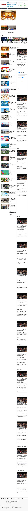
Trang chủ (2, 498)
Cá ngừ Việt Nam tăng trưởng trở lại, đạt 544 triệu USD (22, 236)
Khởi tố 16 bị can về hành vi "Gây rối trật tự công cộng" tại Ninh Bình (12, 199)
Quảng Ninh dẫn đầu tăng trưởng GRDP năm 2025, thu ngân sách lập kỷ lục (24, 42)
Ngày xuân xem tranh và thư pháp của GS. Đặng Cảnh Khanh (21, 359)
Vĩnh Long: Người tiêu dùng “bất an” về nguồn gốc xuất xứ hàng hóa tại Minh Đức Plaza (22, 416)
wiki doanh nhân (3, 9)
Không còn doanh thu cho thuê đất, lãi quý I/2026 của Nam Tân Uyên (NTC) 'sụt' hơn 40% (21, 186)
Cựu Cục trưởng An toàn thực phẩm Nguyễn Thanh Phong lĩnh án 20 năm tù (10, 42)
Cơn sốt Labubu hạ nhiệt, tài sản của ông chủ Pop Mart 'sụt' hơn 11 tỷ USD (22, 442)
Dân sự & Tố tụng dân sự (20, 470)
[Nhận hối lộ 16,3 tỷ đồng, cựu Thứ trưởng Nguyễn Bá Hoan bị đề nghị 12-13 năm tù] (12, 28)
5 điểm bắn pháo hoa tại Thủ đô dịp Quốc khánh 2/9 (12, 158)
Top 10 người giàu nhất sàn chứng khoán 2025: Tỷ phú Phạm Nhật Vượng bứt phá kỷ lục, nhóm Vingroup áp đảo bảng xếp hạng (21, 436)
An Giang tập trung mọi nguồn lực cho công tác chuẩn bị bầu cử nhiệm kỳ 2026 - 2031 (17, 42)
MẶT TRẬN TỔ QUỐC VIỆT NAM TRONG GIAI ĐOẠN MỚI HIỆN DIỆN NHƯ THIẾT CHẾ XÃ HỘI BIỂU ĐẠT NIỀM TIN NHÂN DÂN (22, 312)
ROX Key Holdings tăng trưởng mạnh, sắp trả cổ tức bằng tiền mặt (22, 234)
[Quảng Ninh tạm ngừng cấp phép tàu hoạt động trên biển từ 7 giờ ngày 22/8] (5, 131)
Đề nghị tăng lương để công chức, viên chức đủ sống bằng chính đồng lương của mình (12, 96)
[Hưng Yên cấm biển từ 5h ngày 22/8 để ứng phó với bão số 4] (5, 124)
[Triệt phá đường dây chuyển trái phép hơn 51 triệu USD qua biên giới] (5, 117)
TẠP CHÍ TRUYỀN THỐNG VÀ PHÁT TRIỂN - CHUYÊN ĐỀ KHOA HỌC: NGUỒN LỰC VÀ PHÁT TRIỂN (22, 280)
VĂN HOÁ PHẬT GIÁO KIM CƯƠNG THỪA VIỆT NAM (21, 337)
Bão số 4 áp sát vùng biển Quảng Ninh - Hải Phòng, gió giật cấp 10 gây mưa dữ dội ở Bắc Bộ (12, 172)
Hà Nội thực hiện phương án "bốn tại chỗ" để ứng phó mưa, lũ (12, 151)
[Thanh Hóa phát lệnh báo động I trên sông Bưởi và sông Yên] (5, 179)
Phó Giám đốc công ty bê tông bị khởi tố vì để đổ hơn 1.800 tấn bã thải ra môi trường (12, 206)
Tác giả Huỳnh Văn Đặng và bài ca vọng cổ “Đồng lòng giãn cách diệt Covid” (21, 357)
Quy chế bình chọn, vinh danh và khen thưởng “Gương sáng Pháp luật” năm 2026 (12, 69)
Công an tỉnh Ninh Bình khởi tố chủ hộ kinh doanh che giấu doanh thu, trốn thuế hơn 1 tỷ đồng (12, 213)
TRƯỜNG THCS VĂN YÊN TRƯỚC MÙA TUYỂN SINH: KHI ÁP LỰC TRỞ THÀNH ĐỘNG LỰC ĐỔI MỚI (21, 309)
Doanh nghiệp (17, 8)
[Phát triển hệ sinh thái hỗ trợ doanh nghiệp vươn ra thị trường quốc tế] (5, 103)
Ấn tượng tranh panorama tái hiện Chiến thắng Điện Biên (22, 288)
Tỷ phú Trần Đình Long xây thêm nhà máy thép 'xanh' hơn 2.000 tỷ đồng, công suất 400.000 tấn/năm (21, 189)
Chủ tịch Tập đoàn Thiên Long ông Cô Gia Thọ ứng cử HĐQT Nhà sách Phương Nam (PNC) (21, 259)
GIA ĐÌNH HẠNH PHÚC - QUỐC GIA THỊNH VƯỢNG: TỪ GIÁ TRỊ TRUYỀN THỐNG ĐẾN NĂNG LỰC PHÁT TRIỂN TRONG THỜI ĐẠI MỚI (22, 305)
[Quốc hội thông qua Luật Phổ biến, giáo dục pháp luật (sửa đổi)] (4, 28)
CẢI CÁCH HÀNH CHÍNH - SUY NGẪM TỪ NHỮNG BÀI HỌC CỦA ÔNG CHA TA (21, 334)
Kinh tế (13, 8)
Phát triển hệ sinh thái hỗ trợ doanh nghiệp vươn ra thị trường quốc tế (12, 103)
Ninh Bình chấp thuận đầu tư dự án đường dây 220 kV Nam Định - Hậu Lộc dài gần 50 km (21, 132)
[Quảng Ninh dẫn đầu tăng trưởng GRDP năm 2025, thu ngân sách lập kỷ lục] (24, 39)
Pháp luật (21, 8)
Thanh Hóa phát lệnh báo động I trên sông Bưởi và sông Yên (12, 179)
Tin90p (3, 8)
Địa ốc (10, 8)
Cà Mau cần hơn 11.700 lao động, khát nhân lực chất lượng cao (21, 163)
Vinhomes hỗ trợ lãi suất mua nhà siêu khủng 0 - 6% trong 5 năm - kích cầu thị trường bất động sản (22, 135)
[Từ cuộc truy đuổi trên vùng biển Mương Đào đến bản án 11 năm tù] (5, 76)
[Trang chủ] (1, 8)
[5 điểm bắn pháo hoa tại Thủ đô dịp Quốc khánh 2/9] (5, 158)
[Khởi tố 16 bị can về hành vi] (5, 200)
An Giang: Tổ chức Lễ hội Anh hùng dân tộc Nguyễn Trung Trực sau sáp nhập (21, 382)
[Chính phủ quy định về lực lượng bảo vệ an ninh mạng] (5, 83)
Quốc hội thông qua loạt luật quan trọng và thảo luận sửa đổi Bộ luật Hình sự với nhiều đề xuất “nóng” (8, 22)
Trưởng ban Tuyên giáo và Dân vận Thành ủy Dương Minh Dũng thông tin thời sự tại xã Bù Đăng (12, 137)
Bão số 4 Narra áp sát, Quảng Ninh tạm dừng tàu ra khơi (12, 144)
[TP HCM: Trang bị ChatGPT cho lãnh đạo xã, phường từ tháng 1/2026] (4, 39)
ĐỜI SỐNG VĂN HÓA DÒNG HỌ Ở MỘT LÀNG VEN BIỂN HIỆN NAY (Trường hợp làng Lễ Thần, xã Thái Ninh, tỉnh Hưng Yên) (22, 340)
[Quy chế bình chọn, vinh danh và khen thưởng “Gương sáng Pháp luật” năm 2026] (5, 69)
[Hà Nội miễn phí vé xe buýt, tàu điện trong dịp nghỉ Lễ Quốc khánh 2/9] (5, 165)
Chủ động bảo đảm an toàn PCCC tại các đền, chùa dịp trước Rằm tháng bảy (12, 186)
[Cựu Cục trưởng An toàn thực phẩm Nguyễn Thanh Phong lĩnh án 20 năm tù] (10, 39)
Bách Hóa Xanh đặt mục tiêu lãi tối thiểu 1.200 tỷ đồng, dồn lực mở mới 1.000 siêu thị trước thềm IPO (22, 195)
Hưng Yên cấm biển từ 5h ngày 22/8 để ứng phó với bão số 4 (12, 124)
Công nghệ (7, 8)
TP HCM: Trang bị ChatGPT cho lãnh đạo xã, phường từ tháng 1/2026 (4, 42)
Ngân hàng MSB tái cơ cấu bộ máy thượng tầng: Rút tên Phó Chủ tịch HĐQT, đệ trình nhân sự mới (21, 263)
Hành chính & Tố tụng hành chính (21, 446)
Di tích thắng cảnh (19, 369)
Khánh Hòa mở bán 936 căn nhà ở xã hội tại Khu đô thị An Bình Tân (21, 141)
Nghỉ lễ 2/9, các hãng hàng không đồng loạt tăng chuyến (21, 168)
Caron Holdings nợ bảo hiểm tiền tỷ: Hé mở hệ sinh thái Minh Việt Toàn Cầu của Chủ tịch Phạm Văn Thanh (22, 192)
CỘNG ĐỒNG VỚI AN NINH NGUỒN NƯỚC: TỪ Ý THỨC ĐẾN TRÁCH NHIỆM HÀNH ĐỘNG (22, 315)
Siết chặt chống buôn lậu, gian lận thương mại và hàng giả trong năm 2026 (22, 411)
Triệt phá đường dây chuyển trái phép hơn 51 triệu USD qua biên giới (12, 117)
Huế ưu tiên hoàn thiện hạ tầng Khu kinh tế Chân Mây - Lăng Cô (21, 166)
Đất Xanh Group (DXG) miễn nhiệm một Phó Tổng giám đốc (21, 256)
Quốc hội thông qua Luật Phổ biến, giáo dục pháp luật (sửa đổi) (4, 32)
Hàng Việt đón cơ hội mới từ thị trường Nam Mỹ (21, 161)
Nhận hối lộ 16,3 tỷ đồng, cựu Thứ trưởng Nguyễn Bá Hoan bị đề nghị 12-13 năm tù (12, 32)
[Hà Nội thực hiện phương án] (5, 151)
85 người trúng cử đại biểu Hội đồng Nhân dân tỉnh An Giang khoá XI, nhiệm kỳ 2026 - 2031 (21, 459)
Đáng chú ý (2, 35)
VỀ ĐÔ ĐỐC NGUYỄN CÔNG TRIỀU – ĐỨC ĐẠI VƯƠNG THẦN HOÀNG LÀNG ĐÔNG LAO (22, 391)
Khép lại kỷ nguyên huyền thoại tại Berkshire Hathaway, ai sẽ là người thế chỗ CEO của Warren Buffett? (21, 439)
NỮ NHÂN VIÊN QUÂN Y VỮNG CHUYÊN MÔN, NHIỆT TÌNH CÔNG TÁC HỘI (21, 362)
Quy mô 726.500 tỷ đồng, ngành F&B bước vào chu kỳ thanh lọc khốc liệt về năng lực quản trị (21, 112)
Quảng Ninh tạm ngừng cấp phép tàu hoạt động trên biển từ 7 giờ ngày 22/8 (12, 131)
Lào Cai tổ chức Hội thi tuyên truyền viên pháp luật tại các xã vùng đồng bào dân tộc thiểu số (12, 89)
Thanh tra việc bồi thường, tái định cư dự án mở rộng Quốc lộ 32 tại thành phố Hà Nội (21, 466)
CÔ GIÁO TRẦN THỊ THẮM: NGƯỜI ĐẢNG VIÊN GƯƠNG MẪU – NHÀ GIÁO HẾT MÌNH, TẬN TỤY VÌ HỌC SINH (22, 365)
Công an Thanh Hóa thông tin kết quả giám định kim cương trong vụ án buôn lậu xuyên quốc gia (12, 192)
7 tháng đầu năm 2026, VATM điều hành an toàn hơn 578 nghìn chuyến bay (21, 229)
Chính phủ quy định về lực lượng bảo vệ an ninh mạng (12, 82)
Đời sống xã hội (19, 344)
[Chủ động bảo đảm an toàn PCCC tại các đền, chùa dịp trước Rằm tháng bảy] (5, 186)
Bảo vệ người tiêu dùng (20, 395)
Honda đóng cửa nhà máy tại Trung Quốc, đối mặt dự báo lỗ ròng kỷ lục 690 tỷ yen (22, 106)
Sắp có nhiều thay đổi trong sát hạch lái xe (21, 464)
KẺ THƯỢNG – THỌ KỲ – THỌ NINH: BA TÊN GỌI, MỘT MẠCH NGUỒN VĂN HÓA (21, 332)
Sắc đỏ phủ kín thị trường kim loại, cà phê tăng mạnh (22, 462)
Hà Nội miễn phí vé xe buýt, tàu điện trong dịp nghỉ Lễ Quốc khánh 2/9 (12, 165)
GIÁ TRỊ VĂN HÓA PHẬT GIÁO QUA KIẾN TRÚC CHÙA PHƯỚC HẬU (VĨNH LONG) (21, 388)
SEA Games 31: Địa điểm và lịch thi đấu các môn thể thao (21, 285)
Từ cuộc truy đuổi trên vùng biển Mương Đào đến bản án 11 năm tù (12, 76)
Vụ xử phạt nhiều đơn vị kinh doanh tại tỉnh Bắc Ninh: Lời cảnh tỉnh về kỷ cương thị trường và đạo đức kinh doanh (21, 408)
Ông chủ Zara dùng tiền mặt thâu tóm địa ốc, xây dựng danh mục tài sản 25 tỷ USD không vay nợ (22, 254)
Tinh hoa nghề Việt (19, 319)
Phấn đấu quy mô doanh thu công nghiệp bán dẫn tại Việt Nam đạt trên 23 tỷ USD (22, 108)
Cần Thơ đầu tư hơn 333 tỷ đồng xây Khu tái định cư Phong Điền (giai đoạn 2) (22, 138)
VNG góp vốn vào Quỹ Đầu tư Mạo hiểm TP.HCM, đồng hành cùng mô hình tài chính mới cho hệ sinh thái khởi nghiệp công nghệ (21, 115)
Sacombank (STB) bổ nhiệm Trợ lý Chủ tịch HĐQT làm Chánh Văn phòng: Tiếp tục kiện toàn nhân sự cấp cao (21, 433)
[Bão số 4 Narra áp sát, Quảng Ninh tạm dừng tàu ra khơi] (5, 145)
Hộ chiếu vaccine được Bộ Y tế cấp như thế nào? (21, 282)
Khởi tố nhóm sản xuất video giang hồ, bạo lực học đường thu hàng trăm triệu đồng (12, 110)
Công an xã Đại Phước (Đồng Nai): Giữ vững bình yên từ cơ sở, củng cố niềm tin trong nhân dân (22, 492)
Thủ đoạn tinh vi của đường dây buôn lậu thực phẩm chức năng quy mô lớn (22, 413)
